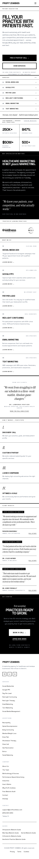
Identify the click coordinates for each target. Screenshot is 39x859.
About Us (5, 766)
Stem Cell (5, 744)
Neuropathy (6, 722)
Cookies (26, 851)
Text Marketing (7, 708)
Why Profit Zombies (9, 788)
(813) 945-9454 (19, 639)
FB (4, 674)
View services (19, 66)
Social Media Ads (8, 686)
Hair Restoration (8, 748)
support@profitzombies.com (12, 810)
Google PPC (6, 690)
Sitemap (5, 799)
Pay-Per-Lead (7, 693)
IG (14, 674)
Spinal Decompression (9, 726)
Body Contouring (8, 730)
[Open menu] (35, 3)
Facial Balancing (7, 755)
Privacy (12, 851)
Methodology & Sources (10, 773)
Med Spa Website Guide (10, 833)
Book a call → (19, 632)
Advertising (6, 718)
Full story (33, 533)
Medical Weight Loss (9, 733)
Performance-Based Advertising (13, 777)
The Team (5, 770)
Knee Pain (5, 737)
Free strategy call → (19, 58)
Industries (5, 781)
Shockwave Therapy (9, 741)
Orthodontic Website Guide (11, 836)
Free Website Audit (9, 791)
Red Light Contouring (9, 697)
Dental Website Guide (28, 833)
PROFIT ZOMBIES (11, 3)
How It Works (6, 784)
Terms (19, 851)
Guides (4, 826)
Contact (5, 795)
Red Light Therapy (8, 700)
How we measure (30, 120)
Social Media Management (11, 711)
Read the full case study (19, 411)
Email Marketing (7, 704)
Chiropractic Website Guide (11, 830)
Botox (4, 751)
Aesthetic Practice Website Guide (14, 839)
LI (9, 674)
